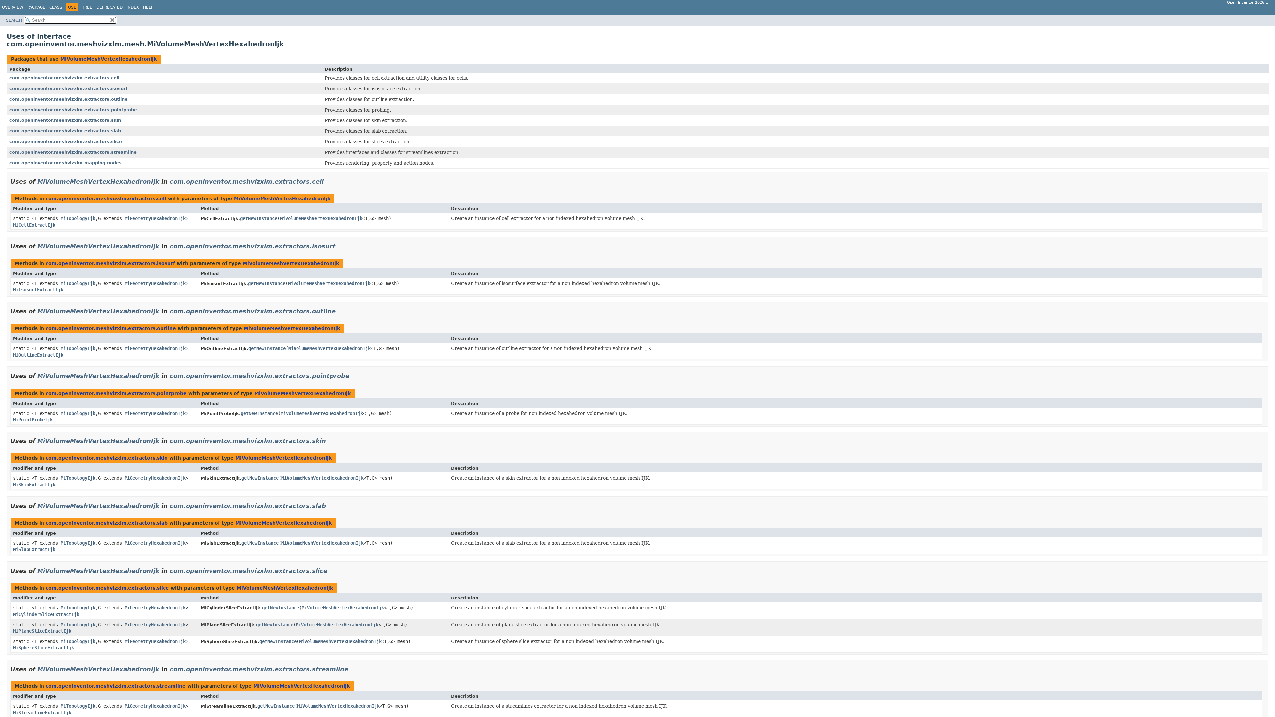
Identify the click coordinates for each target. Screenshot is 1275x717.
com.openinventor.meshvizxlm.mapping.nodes (65, 162)
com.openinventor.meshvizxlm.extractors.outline (68, 99)
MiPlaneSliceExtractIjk (42, 631)
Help (148, 7)
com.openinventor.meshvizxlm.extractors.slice (65, 141)
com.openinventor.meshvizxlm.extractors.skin (65, 120)
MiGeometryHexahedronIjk (155, 218)
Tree (87, 7)
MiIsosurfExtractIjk (38, 289)
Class (55, 7)
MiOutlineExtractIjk (38, 355)
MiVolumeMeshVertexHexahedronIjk (108, 59)
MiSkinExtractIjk (34, 484)
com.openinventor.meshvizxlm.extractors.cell (64, 77)
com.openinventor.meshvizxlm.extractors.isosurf (68, 88)
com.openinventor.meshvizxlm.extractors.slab (65, 130)
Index (133, 7)
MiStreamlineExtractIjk (42, 712)
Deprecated (109, 7)
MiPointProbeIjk (33, 419)
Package (36, 7)
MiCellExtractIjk (34, 225)
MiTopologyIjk (78, 218)
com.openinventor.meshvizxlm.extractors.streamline (73, 152)
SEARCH (14, 20)
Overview (12, 7)
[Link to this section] (328, 181)
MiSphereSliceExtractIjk (43, 647)
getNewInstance (258, 218)
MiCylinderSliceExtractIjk (46, 614)
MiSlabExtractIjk (34, 549)
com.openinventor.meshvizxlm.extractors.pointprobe (73, 109)
